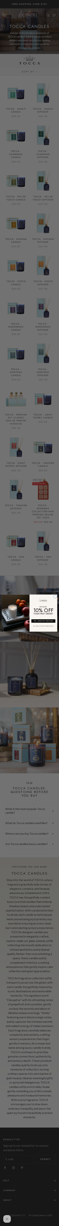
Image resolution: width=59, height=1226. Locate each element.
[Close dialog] (55, 596)
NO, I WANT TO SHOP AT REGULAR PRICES (43, 626)
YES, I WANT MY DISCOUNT (43, 621)
